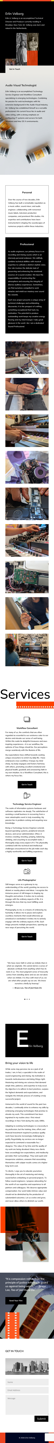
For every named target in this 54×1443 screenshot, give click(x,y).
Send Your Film (16, 1300)
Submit (41, 1418)
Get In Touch (14, 69)
